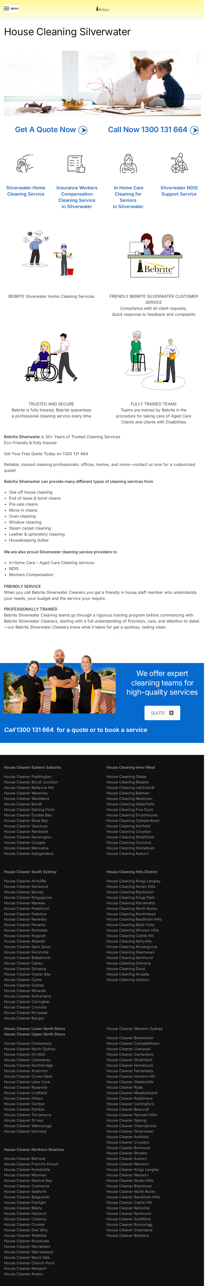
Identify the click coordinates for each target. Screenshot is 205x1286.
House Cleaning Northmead (131, 914)
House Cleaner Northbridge (28, 1065)
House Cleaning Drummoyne (132, 815)
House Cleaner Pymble (24, 1109)
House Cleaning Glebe (126, 776)
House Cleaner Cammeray (27, 1060)
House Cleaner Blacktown (129, 1186)
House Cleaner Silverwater (130, 1131)
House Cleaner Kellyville (128, 1208)
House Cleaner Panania (24, 925)
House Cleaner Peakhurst (26, 908)
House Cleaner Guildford (128, 1219)
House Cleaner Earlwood (26, 886)
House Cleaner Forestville (27, 1169)
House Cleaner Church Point (29, 1263)
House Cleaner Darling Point (29, 809)
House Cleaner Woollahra (26, 798)
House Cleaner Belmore (127, 1235)
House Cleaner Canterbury (130, 1054)
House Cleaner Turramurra (27, 1115)
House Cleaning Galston (127, 979)
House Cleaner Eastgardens (29, 853)
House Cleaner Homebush (129, 1065)
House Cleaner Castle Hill (129, 1202)
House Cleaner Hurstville (26, 952)
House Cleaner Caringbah (27, 1001)
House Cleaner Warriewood (28, 1252)
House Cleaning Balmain (128, 793)
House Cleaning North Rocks (131, 908)
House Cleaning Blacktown (130, 892)
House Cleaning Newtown (129, 798)
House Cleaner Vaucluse (26, 826)
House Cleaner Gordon (24, 1104)
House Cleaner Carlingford (130, 1104)
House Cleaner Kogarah (25, 936)
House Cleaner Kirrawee (26, 1012)
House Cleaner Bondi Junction (31, 782)
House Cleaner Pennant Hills (131, 1115)
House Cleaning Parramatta (130, 903)
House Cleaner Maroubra (26, 848)
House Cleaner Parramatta (129, 1071)
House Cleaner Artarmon (26, 1071)
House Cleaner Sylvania (25, 968)
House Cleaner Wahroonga (28, 1126)
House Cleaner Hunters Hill (130, 1076)
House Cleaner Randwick (26, 831)
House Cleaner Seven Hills (130, 1180)
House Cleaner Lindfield (25, 1093)
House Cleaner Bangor (24, 1018)
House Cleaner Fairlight (25, 1202)
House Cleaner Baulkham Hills (133, 1197)
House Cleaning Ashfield (128, 826)
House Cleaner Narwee (24, 903)
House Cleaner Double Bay (28, 815)
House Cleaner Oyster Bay (27, 974)
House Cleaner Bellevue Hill (29, 787)
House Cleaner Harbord (25, 1213)
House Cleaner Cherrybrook (131, 1126)
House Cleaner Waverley (26, 793)
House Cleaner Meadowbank (132, 1093)
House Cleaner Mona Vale (27, 1257)
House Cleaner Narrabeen (27, 1246)
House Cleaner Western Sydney (134, 1028)
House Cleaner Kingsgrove (28, 897)
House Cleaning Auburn (127, 853)
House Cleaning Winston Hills (132, 930)
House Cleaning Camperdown (133, 820)
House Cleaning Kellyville (129, 941)
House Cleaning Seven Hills (131, 886)
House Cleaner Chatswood (28, 1043)
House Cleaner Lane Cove (27, 1082)
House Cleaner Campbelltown (133, 1043)
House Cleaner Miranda (25, 990)
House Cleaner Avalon (23, 1274)
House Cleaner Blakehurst (27, 958)
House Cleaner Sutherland (27, 996)
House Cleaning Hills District (132, 872)
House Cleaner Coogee (25, 842)
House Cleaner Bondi (23, 804)
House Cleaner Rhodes (126, 1153)
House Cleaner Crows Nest (28, 1076)
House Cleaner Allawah (24, 941)
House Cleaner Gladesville (130, 1082)
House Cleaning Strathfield (130, 837)
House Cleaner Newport (25, 1268)
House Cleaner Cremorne (27, 1186)
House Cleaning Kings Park (130, 897)
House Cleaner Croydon (127, 1142)
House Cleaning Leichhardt (130, 787)
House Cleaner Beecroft (127, 1109)
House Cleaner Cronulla (25, 1007)
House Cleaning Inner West (130, 767)
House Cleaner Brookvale (26, 1241)
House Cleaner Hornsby (25, 1131)
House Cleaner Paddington (28, 776)
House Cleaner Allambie (25, 1235)
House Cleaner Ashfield (127, 1137)
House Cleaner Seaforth (25, 1191)
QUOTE (158, 712)
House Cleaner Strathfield (129, 1060)
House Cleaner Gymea (24, 985)
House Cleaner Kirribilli (24, 1054)
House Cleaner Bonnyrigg (129, 1224)
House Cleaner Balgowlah (27, 1197)
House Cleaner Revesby (25, 919)
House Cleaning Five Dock (129, 809)
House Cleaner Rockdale (26, 930)
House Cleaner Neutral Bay (28, 1180)
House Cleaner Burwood (128, 1148)
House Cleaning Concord (128, 842)
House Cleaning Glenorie (128, 963)
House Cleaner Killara (23, 1098)
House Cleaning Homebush (130, 848)
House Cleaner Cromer (24, 1224)
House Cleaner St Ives (23, 1120)
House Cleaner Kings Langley (132, 1169)
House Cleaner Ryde (124, 1087)
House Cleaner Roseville (26, 1087)
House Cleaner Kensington (28, 837)
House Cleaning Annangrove (131, 947)
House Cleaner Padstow (25, 914)
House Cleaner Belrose (24, 1158)
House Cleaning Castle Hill (130, 936)
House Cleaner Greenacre (129, 1230)
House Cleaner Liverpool (128, 1049)
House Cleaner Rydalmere (129, 1098)
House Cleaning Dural (125, 968)
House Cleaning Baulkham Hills (134, 919)
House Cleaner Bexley (24, 892)
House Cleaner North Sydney (30, 1049)
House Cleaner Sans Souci (27, 947)
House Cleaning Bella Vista (130, 925)
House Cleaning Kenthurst (129, 958)
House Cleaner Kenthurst (128, 1213)
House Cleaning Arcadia (127, 974)
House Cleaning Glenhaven (130, 952)
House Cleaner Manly (23, 1208)
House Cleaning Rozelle (127, 782)
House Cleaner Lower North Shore (34, 1028)
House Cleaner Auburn (126, 1158)
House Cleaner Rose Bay (26, 820)
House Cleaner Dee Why (26, 1230)
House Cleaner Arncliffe (25, 881)
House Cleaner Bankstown (130, 1038)
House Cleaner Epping (126, 1120)
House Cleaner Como (23, 979)
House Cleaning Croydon (128, 831)
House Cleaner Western (127, 1164)
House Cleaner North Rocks (131, 1191)
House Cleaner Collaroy (25, 1219)
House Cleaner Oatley (23, 963)
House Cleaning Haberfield (130, 804)
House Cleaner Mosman (25, 1175)
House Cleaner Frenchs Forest (31, 1164)
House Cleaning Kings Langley (133, 881)
